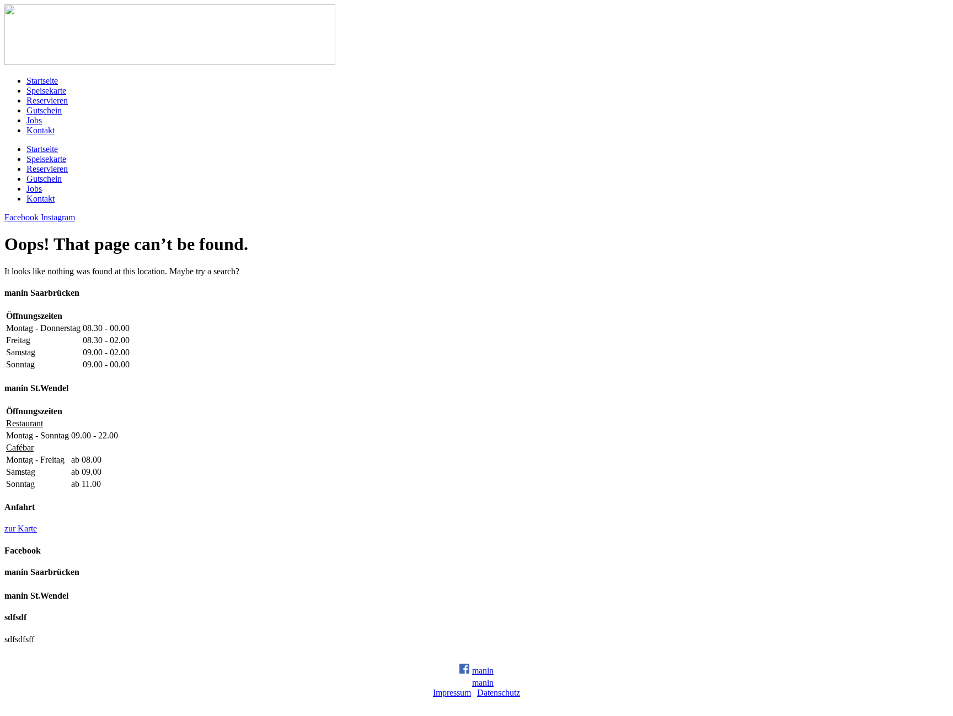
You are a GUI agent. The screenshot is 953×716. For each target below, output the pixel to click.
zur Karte (20, 528)
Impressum (452, 692)
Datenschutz (498, 692)
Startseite (42, 80)
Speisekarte (46, 90)
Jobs (34, 120)
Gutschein (44, 110)
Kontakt (40, 130)
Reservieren (47, 100)
